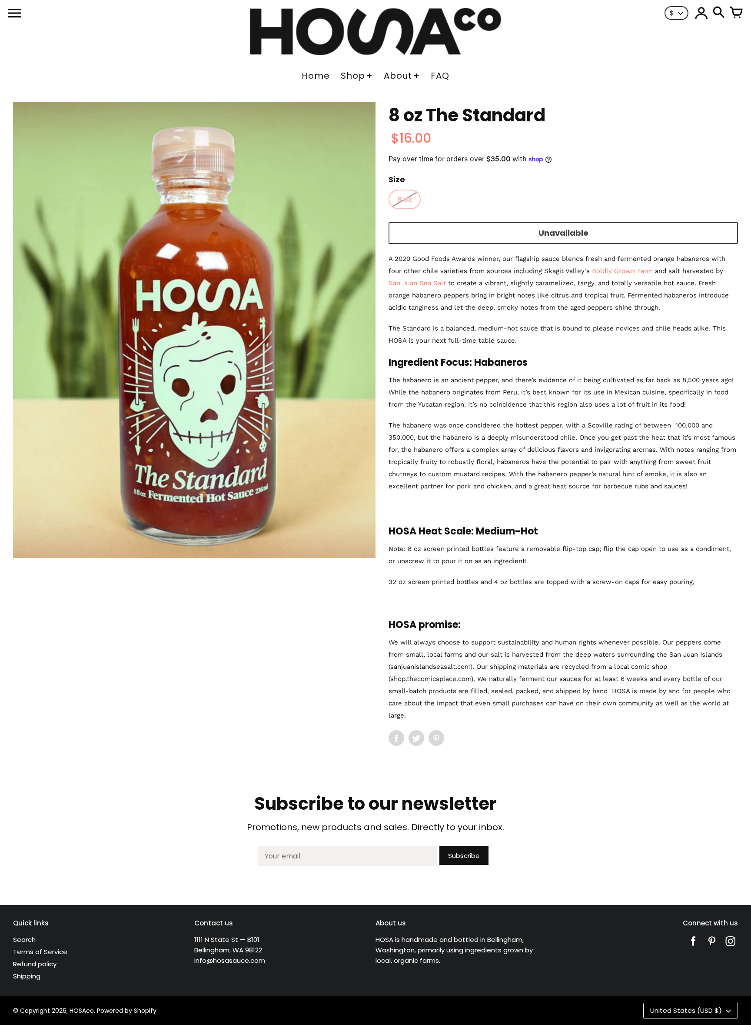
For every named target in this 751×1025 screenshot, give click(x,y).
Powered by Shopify (126, 1010)
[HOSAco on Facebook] (693, 947)
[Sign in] (701, 13)
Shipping (26, 976)
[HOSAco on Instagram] (730, 947)
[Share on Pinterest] (436, 738)
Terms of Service (40, 951)
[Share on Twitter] (416, 738)
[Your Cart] (736, 13)
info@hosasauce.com (229, 960)
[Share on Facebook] (396, 738)
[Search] (718, 13)
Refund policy (34, 963)
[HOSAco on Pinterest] (711, 947)
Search (24, 939)
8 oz (404, 199)
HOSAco (82, 1010)
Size (397, 179)
